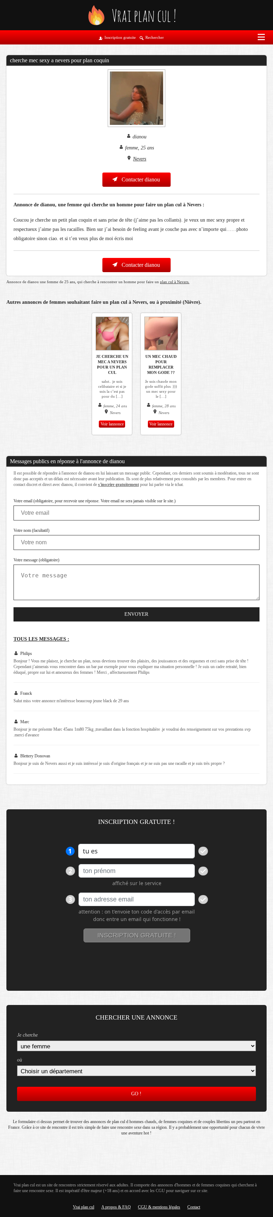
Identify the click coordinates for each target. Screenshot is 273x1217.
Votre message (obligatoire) (36, 559)
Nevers (139, 159)
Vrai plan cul (83, 1207)
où (19, 1060)
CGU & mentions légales (159, 1207)
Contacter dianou (140, 179)
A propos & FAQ (116, 1207)
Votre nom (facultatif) (31, 530)
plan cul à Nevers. (174, 282)
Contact (193, 1207)
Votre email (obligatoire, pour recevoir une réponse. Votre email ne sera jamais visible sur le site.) (95, 500)
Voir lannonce (112, 424)
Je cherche (27, 1035)
